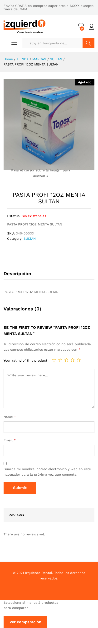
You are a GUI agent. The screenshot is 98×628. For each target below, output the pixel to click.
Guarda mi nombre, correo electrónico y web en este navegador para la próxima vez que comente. (47, 471)
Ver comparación (25, 622)
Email (10, 440)
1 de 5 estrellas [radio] (54, 360)
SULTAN (30, 238)
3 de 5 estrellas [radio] (66, 360)
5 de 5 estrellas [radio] (79, 360)
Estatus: (13, 216)
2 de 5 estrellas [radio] (60, 360)
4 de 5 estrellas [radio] (72, 360)
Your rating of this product (25, 360)
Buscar (88, 43)
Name (10, 417)
